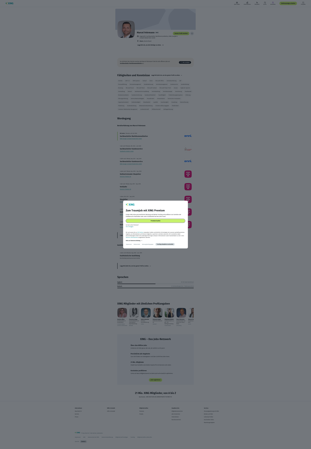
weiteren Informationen (132, 237)
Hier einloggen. (130, 226)
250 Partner (140, 232)
